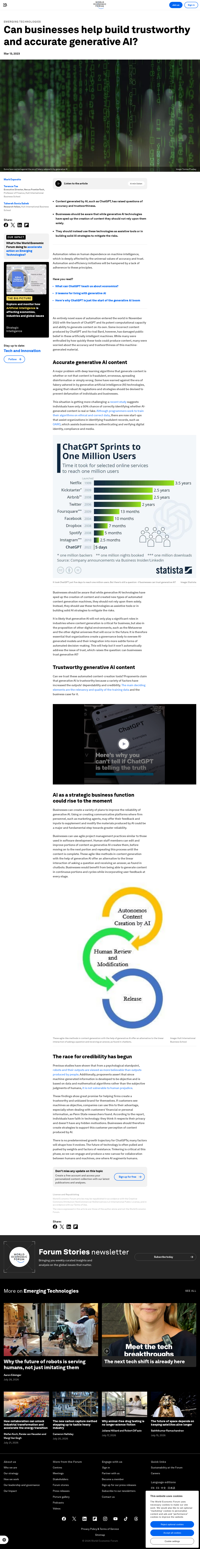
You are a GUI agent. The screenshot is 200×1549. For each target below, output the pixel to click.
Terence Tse (11, 186)
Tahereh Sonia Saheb (16, 203)
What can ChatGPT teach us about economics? (86, 286)
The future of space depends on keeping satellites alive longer (172, 1423)
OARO (56, 424)
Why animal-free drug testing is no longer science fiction (123, 1423)
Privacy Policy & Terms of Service (100, 1528)
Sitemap (100, 1534)
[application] (124, 744)
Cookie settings (172, 1541)
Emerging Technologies (22, 21)
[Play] (58, 183)
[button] (124, 744)
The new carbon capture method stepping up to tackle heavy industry (75, 1424)
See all (190, 1290)
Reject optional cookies (172, 1524)
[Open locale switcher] (4, 1540)
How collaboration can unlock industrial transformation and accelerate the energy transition (26, 1424)
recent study (118, 401)
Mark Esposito (12, 179)
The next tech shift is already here (144, 1361)
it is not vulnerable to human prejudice (107, 1088)
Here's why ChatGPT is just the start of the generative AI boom (97, 300)
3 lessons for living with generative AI (80, 293)
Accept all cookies (172, 1533)
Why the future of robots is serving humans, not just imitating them (44, 1364)
